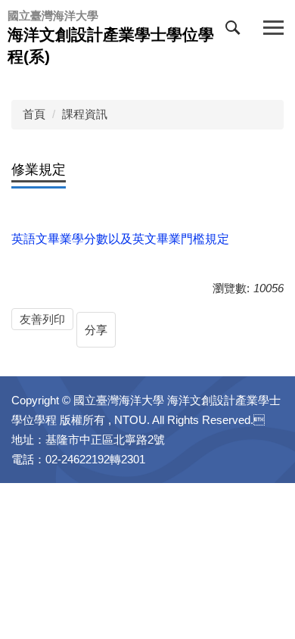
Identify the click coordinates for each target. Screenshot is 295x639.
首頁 (34, 114)
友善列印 (42, 319)
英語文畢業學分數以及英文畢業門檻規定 (120, 238)
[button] (236, 31)
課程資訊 (84, 114)
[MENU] (273, 28)
